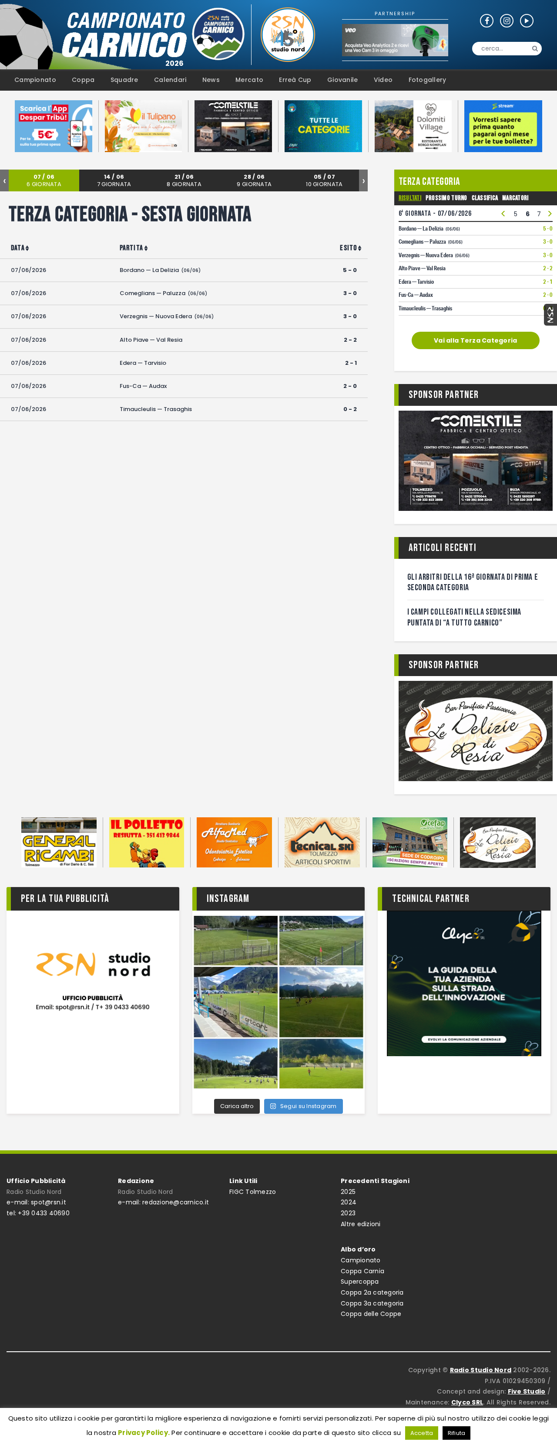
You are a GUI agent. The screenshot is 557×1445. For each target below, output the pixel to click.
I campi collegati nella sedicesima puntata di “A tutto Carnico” (464, 617)
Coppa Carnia (362, 1271)
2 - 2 (350, 340)
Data (18, 248)
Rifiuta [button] (457, 1433)
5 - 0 (350, 270)
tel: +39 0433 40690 (38, 1213)
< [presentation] (503, 214)
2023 (348, 1213)
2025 (348, 1191)
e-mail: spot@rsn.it (36, 1202)
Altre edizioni (361, 1224)
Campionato (361, 1260)
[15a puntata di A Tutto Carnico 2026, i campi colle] (278, 1002)
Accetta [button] (421, 1433)
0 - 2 (350, 409)
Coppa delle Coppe (371, 1313)
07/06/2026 (28, 270)
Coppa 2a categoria (372, 1292)
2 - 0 (350, 386)
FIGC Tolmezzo (252, 1191)
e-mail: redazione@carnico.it (163, 1202)
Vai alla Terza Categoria (475, 340)
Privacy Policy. (144, 1432)
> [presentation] (550, 214)
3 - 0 (350, 293)
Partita (131, 248)
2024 (348, 1202)
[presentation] (4, 180)
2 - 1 (351, 363)
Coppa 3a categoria (372, 1303)
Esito (348, 248)
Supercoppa (360, 1281)
